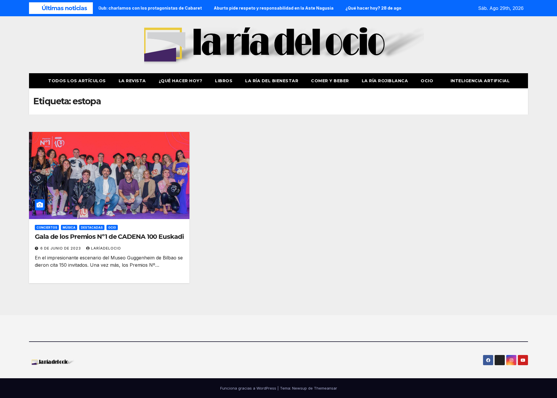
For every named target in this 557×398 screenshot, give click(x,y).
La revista (132, 80)
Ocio (428, 80)
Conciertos (47, 227)
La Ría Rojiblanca (385, 80)
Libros (223, 80)
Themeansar (325, 388)
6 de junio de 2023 (61, 248)
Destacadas (92, 227)
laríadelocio (106, 248)
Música (69, 227)
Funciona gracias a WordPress (248, 388)
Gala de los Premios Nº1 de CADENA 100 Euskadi (109, 237)
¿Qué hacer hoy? (180, 80)
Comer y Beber (330, 80)
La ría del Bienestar (271, 80)
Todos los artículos (77, 80)
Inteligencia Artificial (480, 80)
